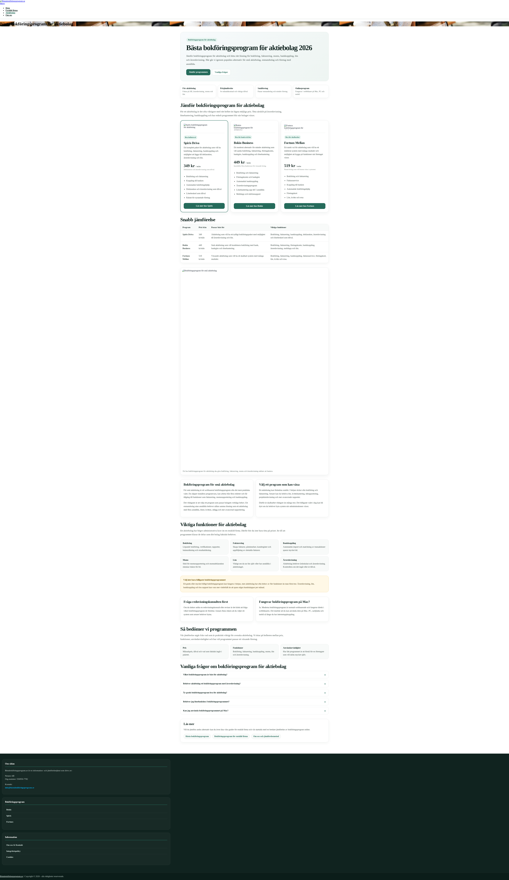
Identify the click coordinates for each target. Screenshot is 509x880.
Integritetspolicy (13, 851)
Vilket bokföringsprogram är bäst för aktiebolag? (205, 674)
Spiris (8, 816)
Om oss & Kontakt (14, 845)
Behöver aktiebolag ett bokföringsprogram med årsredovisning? (212, 683)
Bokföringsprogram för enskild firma (231, 736)
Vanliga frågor (221, 72)
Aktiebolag (10, 13)
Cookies (9, 857)
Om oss (9, 15)
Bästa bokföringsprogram (197, 736)
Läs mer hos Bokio (254, 206)
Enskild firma (12, 10)
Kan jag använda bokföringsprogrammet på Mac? (205, 710)
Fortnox (9, 822)
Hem (8, 8)
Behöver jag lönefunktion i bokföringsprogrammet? (206, 701)
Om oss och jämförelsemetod (266, 736)
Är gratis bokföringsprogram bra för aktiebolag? (205, 692)
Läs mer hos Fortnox (304, 206)
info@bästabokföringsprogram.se (19, 788)
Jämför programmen (198, 72)
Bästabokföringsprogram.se (11, 876)
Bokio (8, 810)
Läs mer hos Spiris (204, 206)
